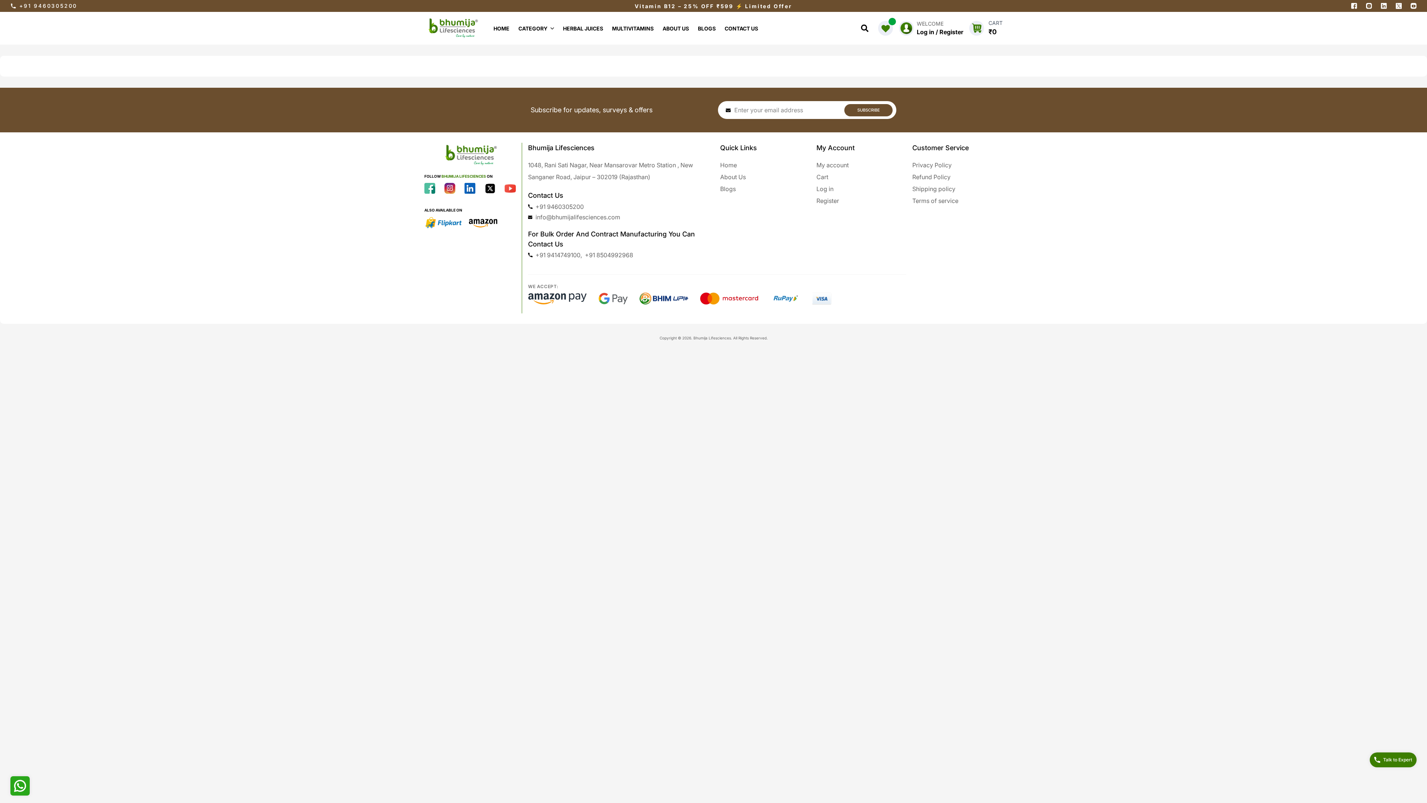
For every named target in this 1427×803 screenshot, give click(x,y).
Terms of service (935, 200)
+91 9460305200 (48, 6)
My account (832, 165)
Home (728, 165)
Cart (822, 177)
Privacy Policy (932, 165)
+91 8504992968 (609, 255)
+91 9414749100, (558, 255)
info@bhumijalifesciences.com (577, 217)
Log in (825, 189)
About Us (733, 177)
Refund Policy (931, 177)
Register (827, 200)
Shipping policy (933, 189)
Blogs (728, 189)
